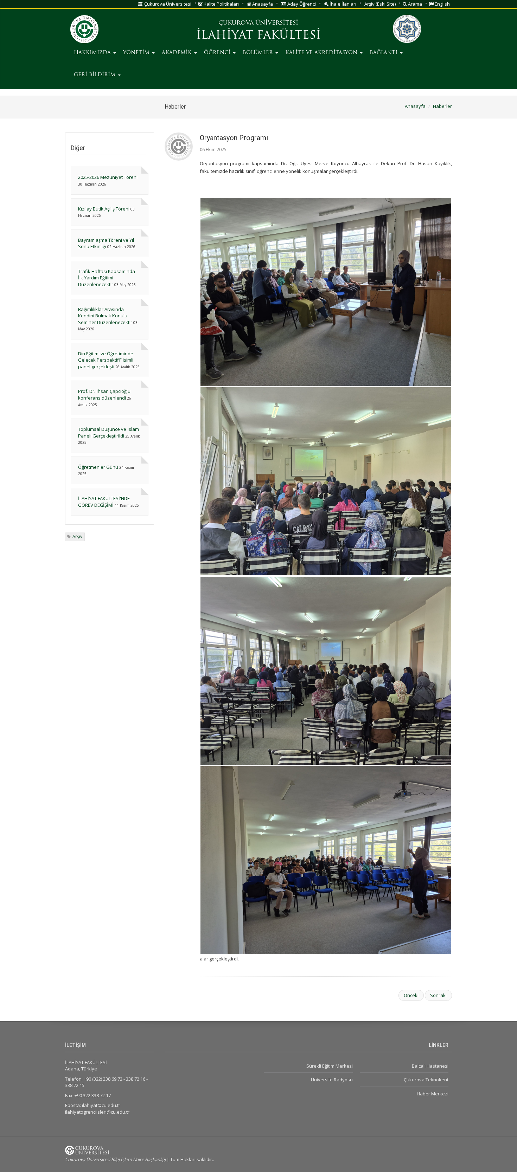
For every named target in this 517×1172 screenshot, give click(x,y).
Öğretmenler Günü (98, 467)
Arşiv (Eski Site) (380, 4)
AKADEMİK (177, 53)
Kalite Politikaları (221, 4)
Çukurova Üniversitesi (167, 4)
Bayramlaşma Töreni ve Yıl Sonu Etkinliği (106, 243)
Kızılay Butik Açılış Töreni (103, 209)
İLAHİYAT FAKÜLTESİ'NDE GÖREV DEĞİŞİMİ (104, 501)
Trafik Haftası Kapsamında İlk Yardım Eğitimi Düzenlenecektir (106, 277)
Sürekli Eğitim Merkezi (329, 1066)
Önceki (411, 995)
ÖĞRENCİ (218, 53)
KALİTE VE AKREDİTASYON (322, 53)
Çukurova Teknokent (426, 1079)
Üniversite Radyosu (331, 1079)
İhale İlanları (342, 4)
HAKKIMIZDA (93, 53)
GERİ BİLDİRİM (95, 75)
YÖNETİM (137, 53)
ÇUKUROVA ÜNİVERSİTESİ (258, 23)
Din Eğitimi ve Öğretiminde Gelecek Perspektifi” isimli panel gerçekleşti (105, 360)
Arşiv (77, 536)
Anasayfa (262, 4)
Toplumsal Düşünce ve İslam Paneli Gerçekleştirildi (108, 432)
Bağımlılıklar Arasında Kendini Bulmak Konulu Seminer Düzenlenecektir (105, 315)
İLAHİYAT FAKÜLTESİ (258, 35)
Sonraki (438, 995)
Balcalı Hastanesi (430, 1066)
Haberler (442, 106)
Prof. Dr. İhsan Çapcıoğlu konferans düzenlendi (104, 394)
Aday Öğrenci (301, 4)
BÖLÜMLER (259, 53)
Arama (414, 4)
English (442, 4)
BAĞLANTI (384, 53)
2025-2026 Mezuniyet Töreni (108, 177)
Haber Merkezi (432, 1093)
